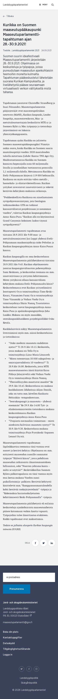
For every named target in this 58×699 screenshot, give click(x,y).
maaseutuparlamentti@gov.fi (17, 622)
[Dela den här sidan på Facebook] (35, 543)
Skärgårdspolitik (29, 683)
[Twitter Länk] (21, 669)
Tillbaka (10, 16)
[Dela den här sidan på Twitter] (43, 543)
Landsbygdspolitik (29, 678)
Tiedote (7, 51)
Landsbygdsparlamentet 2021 (26, 51)
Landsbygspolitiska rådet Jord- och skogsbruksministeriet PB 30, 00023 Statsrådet (19, 612)
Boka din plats (10, 632)
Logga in (7, 655)
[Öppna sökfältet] (52, 4)
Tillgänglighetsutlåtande (16, 649)
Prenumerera (17, 589)
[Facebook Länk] (29, 669)
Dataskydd (9, 643)
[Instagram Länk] (36, 669)
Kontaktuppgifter (12, 637)
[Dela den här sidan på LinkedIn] (51, 543)
